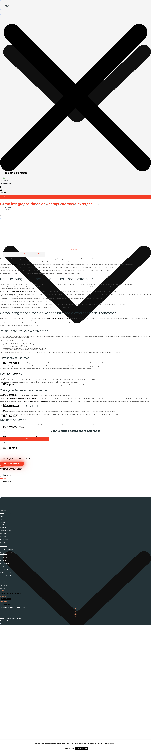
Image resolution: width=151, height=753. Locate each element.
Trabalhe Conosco (5, 530)
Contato (2, 522)
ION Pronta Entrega (6, 549)
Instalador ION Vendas (7, 572)
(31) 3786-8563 (5, 476)
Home (2, 513)
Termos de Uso (20, 607)
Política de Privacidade (7, 607)
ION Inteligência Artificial (8, 552)
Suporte (2, 579)
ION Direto (3, 557)
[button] (3, 448)
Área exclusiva (4, 585)
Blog (1, 516)
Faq (1, 519)
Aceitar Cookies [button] (82, 748)
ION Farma (3, 546)
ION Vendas (3, 536)
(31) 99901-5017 (5, 481)
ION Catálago (4, 554)
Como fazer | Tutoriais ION (8, 582)
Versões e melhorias (6, 575)
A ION (2, 524)
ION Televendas (5, 563)
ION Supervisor (5, 539)
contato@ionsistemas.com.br (11, 469)
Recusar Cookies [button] (69, 748)
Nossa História (4, 527)
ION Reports (4, 567)
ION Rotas (3, 560)
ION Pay (2, 542)
